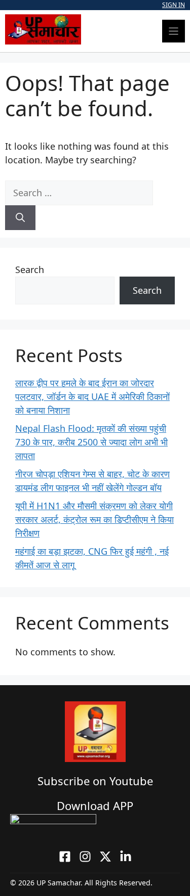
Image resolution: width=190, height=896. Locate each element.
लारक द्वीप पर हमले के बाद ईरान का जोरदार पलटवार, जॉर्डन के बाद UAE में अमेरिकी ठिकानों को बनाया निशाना (92, 396)
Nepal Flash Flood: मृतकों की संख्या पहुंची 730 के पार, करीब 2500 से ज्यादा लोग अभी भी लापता (91, 442)
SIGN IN (173, 5)
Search (29, 269)
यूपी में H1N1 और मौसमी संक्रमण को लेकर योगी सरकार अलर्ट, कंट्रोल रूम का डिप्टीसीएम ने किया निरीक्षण (94, 519)
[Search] (20, 217)
